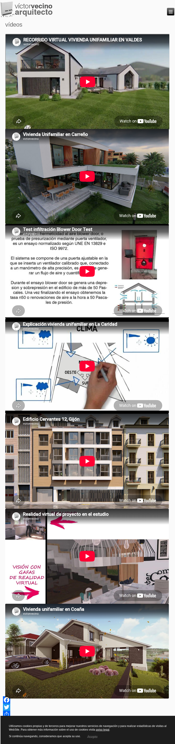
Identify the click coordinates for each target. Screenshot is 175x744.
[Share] (87, 714)
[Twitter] (87, 707)
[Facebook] (87, 700)
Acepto (92, 736)
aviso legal (102, 729)
